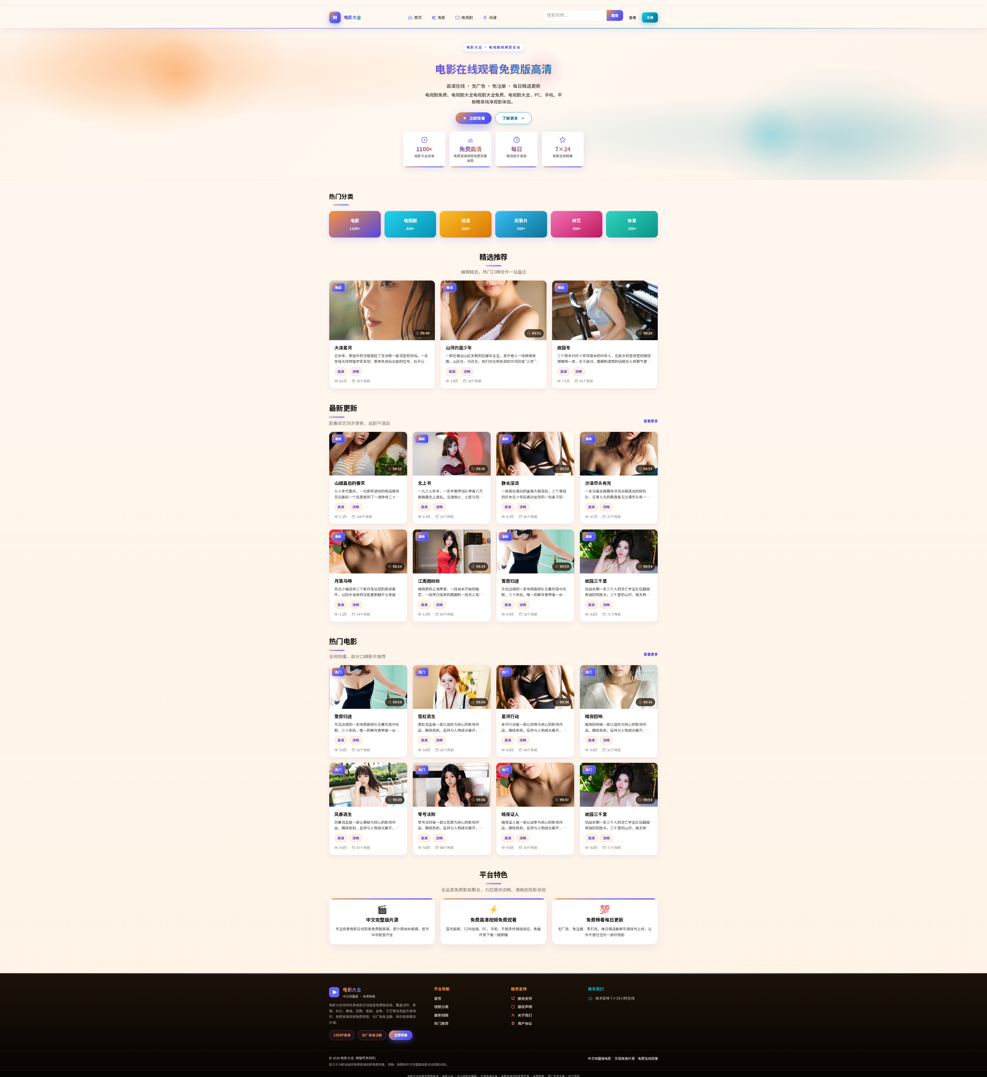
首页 (418, 17)
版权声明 (525, 1006)
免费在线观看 (648, 1058)
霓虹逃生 (426, 716)
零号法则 (426, 814)
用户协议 (525, 1023)
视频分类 (441, 1006)
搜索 (615, 15)
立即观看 (477, 118)
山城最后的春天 (349, 483)
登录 (632, 17)
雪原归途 (510, 581)
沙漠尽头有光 (598, 483)
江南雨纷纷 (429, 581)
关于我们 (525, 1015)
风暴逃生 (343, 814)
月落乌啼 (343, 581)
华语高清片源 (625, 1058)
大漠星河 (343, 347)
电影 (441, 17)
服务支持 (525, 998)
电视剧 (467, 17)
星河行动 (510, 716)
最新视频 (441, 1015)
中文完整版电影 (599, 1058)
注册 (649, 17)
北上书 (424, 483)
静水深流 (510, 483)
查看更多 (651, 420)
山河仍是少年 (459, 347)
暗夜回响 (593, 716)
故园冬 (563, 347)
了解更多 (510, 118)
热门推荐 (441, 1023)
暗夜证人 (510, 814)
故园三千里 (596, 581)
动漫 (493, 17)
